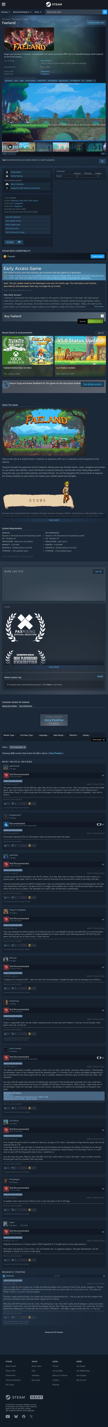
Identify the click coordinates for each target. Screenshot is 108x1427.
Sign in (5, 160)
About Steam (11, 1366)
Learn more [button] (97, 256)
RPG (16, 80)
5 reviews (12, 769)
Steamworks (11, 1375)
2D (83, 80)
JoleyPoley (14, 1001)
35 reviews (24, 1225)
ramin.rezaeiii (15, 1048)
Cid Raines (14, 1121)
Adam (11, 1222)
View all (100, 676)
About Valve (36, 1366)
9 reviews (12, 961)
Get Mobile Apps (83, 1371)
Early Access (63, 80)
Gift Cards (10, 1385)
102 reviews (13, 1182)
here (49, 684)
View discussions (12, 228)
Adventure (8, 80)
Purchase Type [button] (26, 735)
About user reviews (9, 706)
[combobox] (74, 12)
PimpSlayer (14, 1179)
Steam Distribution (13, 1380)
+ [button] (94, 80)
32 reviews (13, 913)
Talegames (44, 71)
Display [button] (86, 735)
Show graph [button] (97, 740)
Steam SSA (10, 1371)
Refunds (55, 1385)
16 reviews (13, 1051)
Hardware (35, 1375)
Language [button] (43, 735)
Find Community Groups (15, 232)
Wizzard (12, 958)
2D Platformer (75, 80)
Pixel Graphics (31, 80)
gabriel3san (14, 766)
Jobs (34, 1371)
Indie (21, 80)
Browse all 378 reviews (54, 1332)
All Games (6, 19)
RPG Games (16, 19)
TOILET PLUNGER (17, 910)
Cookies (55, 1380)
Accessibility (57, 1371)
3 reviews (12, 818)
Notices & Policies (60, 1375)
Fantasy (89, 80)
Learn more (85, 278)
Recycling (36, 1380)
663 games (13, 1225)
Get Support (81, 1375)
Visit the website (12, 217)
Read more (99, 306)
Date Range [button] (58, 735)
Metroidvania (52, 80)
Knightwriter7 (15, 815)
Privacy (55, 1366)
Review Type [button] (9, 735)
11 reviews (13, 1123)
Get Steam (80, 1366)
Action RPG (42, 80)
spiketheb (13, 855)
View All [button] (101, 333)
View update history (13, 221)
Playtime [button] (73, 735)
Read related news (12, 225)
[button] (6, 12)
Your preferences (25, 706)
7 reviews (12, 1004)
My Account (81, 1380)
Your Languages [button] (16, 747)
